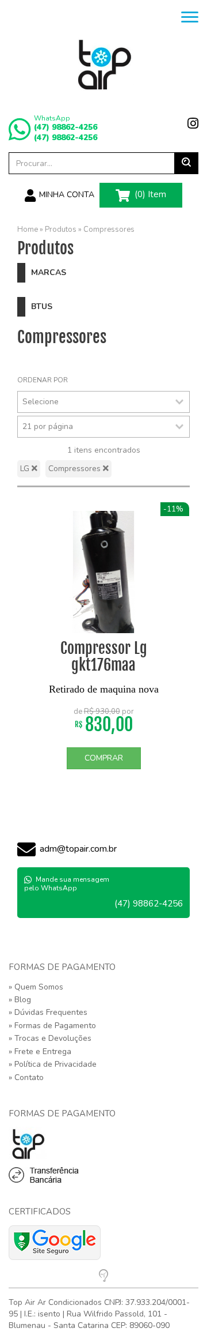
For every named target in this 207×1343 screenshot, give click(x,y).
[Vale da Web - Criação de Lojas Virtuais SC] (103, 1278)
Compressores (109, 229)
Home (27, 229)
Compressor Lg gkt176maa (103, 656)
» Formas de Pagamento (52, 1025)
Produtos (60, 229)
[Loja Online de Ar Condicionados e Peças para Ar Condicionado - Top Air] (103, 64)
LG (26, 468)
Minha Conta (65, 194)
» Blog (20, 999)
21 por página (47, 426)
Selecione (40, 401)
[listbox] (103, 402)
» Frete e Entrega (40, 1051)
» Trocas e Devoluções (50, 1038)
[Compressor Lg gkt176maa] (103, 572)
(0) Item (149, 194)
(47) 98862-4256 (65, 127)
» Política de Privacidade (53, 1064)
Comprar (104, 758)
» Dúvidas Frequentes (48, 1012)
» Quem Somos (36, 986)
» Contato (26, 1077)
